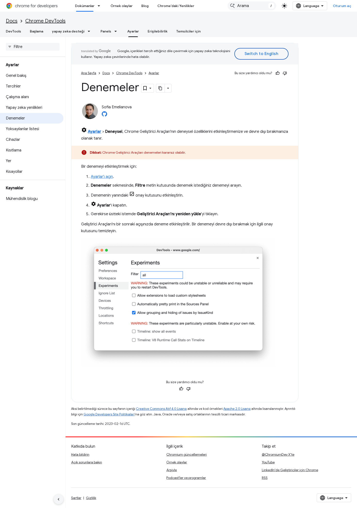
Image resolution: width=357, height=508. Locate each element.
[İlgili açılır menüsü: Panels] (117, 31)
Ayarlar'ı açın (102, 176)
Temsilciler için (188, 31)
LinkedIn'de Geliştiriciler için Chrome (290, 470)
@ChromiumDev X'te (278, 454)
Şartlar (76, 498)
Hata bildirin (80, 454)
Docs (11, 21)
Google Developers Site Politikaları (109, 414)
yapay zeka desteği (68, 31)
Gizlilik (91, 498)
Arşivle (171, 470)
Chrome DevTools (45, 21)
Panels (106, 31)
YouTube (268, 462)
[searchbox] (33, 47)
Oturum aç (342, 6)
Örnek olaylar (121, 6)
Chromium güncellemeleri (186, 454)
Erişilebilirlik (158, 31)
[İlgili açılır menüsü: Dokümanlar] (100, 6)
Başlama (36, 31)
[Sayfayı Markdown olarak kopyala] (160, 88)
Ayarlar (133, 31)
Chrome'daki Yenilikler (175, 6)
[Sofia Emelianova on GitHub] (104, 115)
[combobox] (252, 5)
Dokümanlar (84, 6)
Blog (145, 6)
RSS (265, 478)
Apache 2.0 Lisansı (237, 409)
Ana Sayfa (88, 73)
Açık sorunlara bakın (86, 462)
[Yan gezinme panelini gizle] (58, 499)
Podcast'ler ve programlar (186, 478)
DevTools (13, 31)
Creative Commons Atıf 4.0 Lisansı (161, 409)
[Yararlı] (277, 73)
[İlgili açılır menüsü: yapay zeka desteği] (90, 31)
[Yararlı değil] (285, 73)
